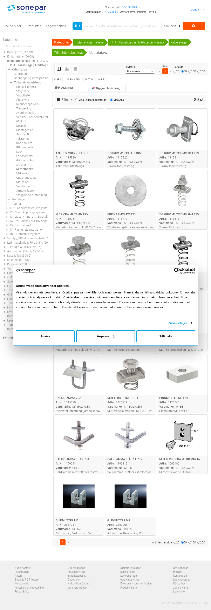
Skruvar (21, 165)
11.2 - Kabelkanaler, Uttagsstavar (30, 208)
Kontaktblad (180, 575)
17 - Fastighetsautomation (26, 229)
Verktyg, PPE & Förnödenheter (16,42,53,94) (35, 238)
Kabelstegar (20, 69)
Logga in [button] (196, 9)
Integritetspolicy (77, 575)
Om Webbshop (76, 568)
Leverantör (179, 591)
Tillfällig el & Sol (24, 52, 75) (24, 247)
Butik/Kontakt (22, 568)
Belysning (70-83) (18, 264)
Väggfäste (23, 95)
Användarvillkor (76, 572)
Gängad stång (25, 160)
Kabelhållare (24, 143)
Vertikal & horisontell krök (32, 117)
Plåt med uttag (25, 147)
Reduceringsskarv (27, 104)
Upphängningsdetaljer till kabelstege (37, 78)
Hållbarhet (179, 583)
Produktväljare (128, 587)
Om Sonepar (180, 568)
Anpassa (103, 336)
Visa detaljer (178, 323)
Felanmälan (22, 572)
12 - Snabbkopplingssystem (27, 212)
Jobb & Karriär (181, 587)
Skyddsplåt (23, 134)
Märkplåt (22, 182)
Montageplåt (24, 130)
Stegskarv (22, 91)
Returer (19, 575)
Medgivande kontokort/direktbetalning (29, 585)
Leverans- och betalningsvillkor (129, 577)
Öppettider (74, 579)
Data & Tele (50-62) (19, 255)
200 (202, 71)
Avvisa (45, 336)
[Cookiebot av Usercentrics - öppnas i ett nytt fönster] (178, 271)
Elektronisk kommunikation (136, 583)
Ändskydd (22, 100)
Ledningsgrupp (181, 579)
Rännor (16, 203)
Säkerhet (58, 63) (18, 260)
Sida (165, 66)
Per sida (178, 67)
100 (193, 71)
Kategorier (10, 39)
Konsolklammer (26, 87)
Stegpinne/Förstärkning (31, 195)
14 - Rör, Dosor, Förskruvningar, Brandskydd (37, 221)
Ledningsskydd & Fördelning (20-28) (30, 242)
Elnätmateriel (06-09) (20, 56)
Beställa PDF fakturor (27, 579)
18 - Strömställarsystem (24, 234)
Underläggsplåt (26, 177)
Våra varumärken (77, 587)
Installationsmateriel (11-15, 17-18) (30, 61)
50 (185, 71)
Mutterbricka (24, 169)
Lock (19, 152)
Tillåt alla (165, 336)
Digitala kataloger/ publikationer (131, 570)
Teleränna (22, 139)
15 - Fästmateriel (20, 225)
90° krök (21, 121)
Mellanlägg (23, 173)
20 (177, 71)
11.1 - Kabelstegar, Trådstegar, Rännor (34, 65)
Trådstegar (19, 199)
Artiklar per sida (162, 542)
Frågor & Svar (22, 591)
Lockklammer (24, 156)
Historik (177, 572)
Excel (10, 299)
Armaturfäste (25, 190)
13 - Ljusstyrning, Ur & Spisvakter (30, 216)
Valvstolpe (23, 186)
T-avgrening (23, 108)
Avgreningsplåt (26, 113)
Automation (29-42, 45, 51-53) (26, 251)
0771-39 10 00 (130, 7)
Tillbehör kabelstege (27, 82)
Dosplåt (21, 126)
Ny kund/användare (79, 583)
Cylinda (12, 294)
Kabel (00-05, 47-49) (20, 52)
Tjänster (12, 325)
